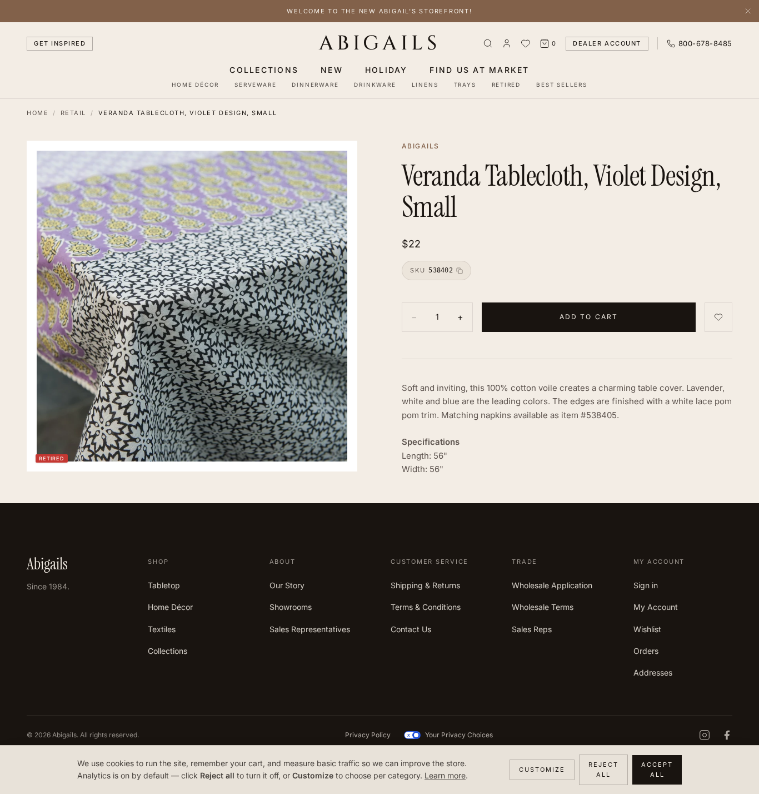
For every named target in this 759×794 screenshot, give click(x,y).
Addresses (652, 672)
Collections (263, 70)
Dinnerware (315, 84)
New (332, 70)
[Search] (488, 43)
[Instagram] (704, 735)
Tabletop (164, 585)
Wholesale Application (552, 585)
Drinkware (375, 84)
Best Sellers (561, 84)
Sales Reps (532, 629)
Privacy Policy (368, 735)
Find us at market (479, 70)
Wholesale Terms (542, 607)
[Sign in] (507, 43)
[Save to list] (718, 317)
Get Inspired (60, 43)
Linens (425, 84)
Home (37, 113)
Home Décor (195, 84)
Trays (465, 84)
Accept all (657, 770)
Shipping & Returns (425, 585)
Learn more (445, 775)
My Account (655, 607)
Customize (542, 769)
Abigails (380, 43)
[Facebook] (726, 735)
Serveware (255, 84)
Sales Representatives (309, 629)
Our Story (286, 585)
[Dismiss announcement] (747, 11)
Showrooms (290, 607)
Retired (506, 84)
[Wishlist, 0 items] (526, 43)
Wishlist (647, 629)
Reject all (603, 770)
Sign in (645, 585)
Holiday (386, 70)
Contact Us (411, 629)
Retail (73, 113)
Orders (645, 651)
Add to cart (589, 316)
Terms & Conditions (426, 607)
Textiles (162, 629)
